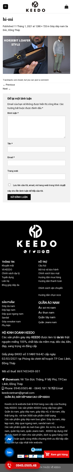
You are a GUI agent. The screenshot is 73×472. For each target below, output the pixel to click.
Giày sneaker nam (11, 321)
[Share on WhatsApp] (25, 251)
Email (11, 157)
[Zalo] (9, 452)
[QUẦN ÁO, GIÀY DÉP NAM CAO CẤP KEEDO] (35, 6)
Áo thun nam (46, 312)
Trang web (12, 171)
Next (7, 88)
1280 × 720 (41, 26)
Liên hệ (5, 281)
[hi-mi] (36, 54)
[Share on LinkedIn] (47, 251)
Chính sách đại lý (11, 273)
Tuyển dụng (8, 277)
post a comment (41, 80)
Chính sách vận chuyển (50, 288)
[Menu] (5, 6)
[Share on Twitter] (34, 251)
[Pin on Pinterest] (43, 251)
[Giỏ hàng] (66, 6)
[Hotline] (9, 465)
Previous (9, 84)
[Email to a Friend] (38, 251)
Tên (10, 143)
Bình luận (13, 113)
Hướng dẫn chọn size (49, 295)
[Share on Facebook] (29, 251)
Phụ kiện (6, 325)
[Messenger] (9, 439)
